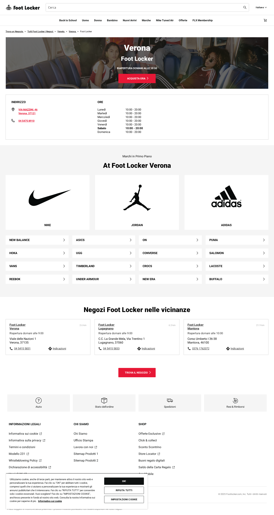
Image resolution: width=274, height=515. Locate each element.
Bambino (112, 20)
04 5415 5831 (22, 348)
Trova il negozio (136, 372)
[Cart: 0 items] (265, 20)
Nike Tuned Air (165, 20)
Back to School (68, 20)
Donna (98, 20)
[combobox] (147, 7)
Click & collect (147, 440)
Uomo (85, 20)
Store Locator (147, 454)
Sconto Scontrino (149, 447)
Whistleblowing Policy (23, 460)
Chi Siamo (80, 433)
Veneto (61, 31)
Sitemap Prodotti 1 (86, 454)
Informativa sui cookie (24, 433)
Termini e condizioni (22, 447)
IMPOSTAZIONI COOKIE (124, 499)
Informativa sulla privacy (25, 440)
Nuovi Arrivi (130, 20)
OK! (124, 481)
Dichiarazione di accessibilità (28, 467)
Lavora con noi (84, 447)
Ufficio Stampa (83, 440)
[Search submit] (245, 7)
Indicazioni (59, 348)
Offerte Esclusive (149, 433)
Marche (146, 20)
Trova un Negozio (15, 31)
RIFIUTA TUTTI (124, 490)
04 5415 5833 (111, 348)
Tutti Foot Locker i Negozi (40, 31)
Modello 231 (17, 454)
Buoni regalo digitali (151, 460)
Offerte (183, 20)
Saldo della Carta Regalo (155, 467)
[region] (77, 491)
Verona (72, 31)
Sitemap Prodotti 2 (86, 460)
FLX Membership (203, 20)
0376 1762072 (200, 348)
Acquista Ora (136, 78)
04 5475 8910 (26, 120)
